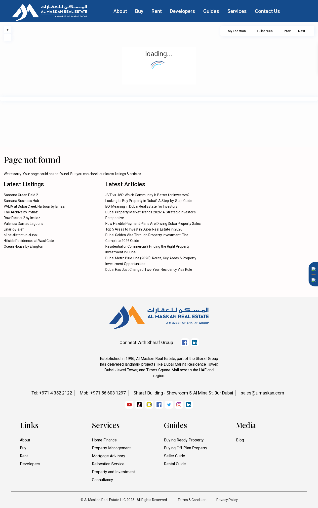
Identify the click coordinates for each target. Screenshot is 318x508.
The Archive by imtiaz (21, 212)
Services (237, 11)
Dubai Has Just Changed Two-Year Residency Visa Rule (148, 270)
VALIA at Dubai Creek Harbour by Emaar (35, 206)
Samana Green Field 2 (21, 195)
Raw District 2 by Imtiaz (22, 218)
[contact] (312, 343)
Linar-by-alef (14, 229)
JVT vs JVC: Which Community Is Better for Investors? (147, 195)
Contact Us (267, 11)
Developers (182, 11)
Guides (211, 11)
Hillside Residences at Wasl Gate (29, 241)
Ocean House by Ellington (23, 246)
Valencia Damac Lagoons (23, 224)
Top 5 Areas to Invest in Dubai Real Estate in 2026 (143, 229)
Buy (139, 11)
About (120, 11)
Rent (157, 11)
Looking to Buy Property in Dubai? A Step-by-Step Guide (148, 201)
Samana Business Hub (21, 201)
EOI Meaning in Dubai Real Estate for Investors (141, 206)
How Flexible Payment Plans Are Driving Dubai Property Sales (153, 224)
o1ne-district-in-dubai (21, 235)
